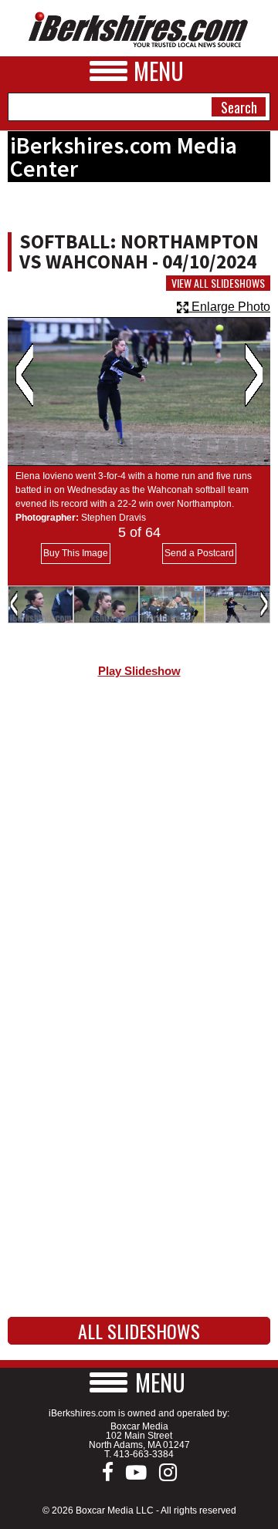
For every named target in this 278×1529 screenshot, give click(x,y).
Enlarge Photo (229, 306)
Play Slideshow (139, 671)
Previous (24, 375)
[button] (139, 1382)
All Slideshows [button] (139, 1331)
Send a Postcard (199, 553)
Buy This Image (75, 553)
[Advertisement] (139, 851)
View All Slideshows (218, 283)
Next (254, 375)
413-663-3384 (144, 1454)
